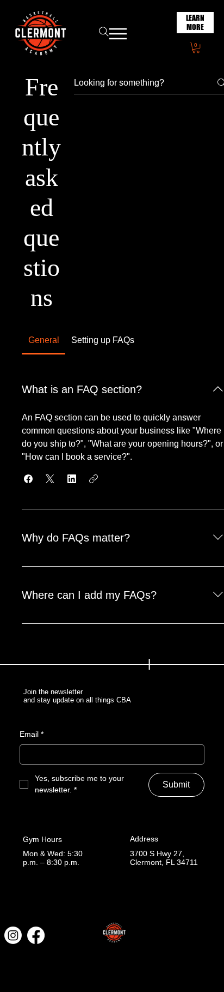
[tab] (43, 340)
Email (31, 734)
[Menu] (118, 34)
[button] (196, 48)
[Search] (103, 31)
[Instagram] (13, 935)
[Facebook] (36, 935)
